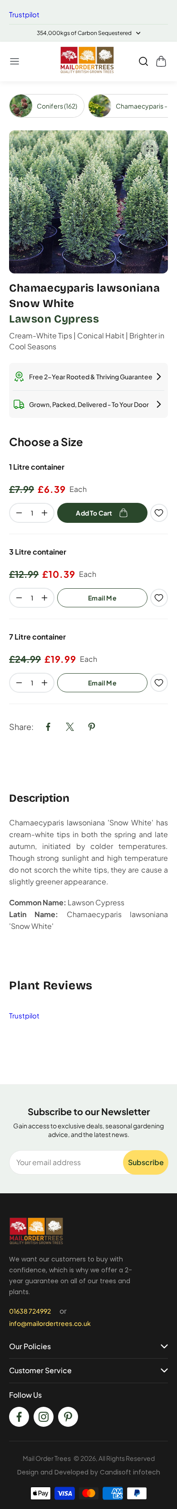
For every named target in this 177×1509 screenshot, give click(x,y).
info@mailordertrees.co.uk (50, 1323)
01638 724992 (30, 1311)
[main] (88, 582)
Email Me (102, 598)
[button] (15, 61)
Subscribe (146, 1162)
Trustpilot (24, 14)
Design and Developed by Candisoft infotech (88, 1472)
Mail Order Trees (47, 1458)
